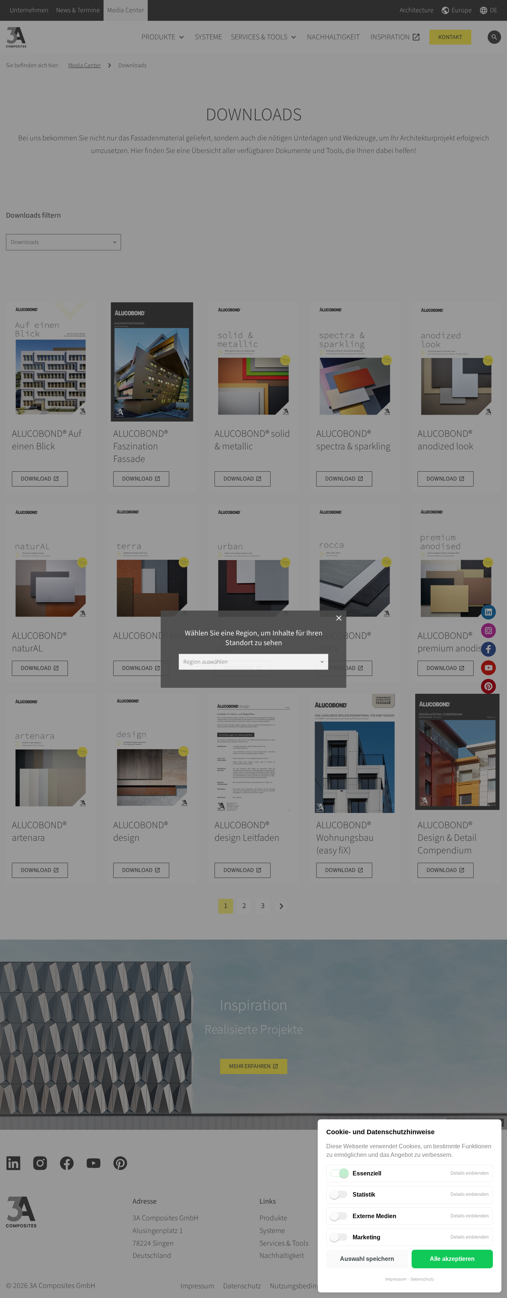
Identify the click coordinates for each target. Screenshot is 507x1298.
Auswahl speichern (367, 1259)
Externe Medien (374, 1216)
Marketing (366, 1237)
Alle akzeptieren (452, 1259)
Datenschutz (422, 1279)
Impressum (395, 1279)
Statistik (364, 1194)
